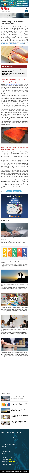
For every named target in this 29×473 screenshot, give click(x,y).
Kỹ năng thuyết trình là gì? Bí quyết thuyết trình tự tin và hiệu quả (14, 330)
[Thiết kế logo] (14, 206)
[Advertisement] (14, 378)
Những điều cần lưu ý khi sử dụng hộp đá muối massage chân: (13, 74)
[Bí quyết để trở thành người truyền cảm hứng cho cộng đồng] (14, 276)
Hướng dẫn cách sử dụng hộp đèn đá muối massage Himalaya (12, 71)
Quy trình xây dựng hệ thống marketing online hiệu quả (14, 307)
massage (9, 191)
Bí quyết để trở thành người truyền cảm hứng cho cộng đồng (14, 284)
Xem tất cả (14, 360)
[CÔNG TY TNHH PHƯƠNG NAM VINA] (6, 8)
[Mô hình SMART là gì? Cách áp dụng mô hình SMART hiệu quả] (14, 253)
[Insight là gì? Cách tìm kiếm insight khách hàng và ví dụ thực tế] (14, 230)
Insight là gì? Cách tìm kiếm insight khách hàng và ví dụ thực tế (14, 238)
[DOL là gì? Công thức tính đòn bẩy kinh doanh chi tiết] (14, 344)
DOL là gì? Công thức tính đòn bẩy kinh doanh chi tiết (14, 352)
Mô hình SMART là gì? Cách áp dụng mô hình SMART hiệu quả (14, 261)
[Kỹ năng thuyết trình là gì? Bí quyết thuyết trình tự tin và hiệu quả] (14, 321)
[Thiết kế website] (14, 3)
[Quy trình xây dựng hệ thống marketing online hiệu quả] (14, 299)
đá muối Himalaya (17, 191)
